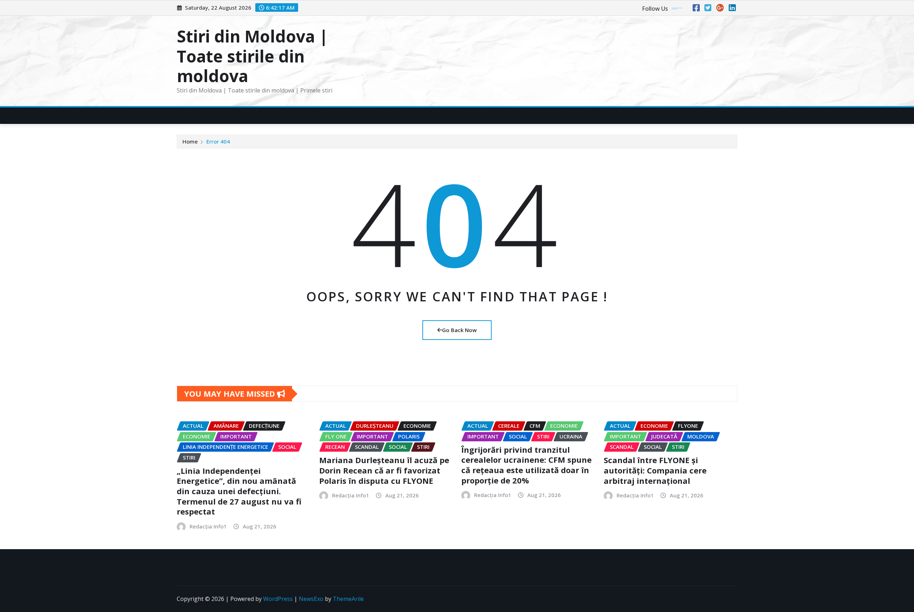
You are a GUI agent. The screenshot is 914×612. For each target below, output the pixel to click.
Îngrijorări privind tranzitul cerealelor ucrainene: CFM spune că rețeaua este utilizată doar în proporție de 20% (526, 465)
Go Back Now (459, 329)
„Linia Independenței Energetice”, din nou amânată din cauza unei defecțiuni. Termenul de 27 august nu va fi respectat (239, 491)
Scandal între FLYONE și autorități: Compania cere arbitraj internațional (655, 470)
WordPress (278, 599)
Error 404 (218, 141)
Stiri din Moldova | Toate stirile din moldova (252, 55)
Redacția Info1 (208, 526)
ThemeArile (348, 599)
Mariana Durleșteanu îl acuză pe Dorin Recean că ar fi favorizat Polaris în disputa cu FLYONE (384, 470)
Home (190, 141)
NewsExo (311, 599)
